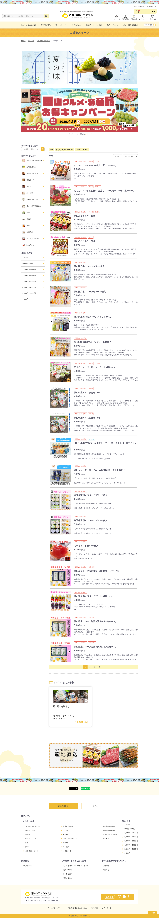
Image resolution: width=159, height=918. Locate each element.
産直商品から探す (109, 826)
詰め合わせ (31, 245)
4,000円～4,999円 (29, 287)
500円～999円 (27, 263)
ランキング (116, 19)
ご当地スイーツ (81, 149)
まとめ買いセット (33, 238)
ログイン (96, 806)
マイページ (143, 19)
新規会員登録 (139, 6)
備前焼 (29, 219)
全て (52, 149)
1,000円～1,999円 (29, 269)
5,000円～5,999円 (29, 293)
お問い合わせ (152, 6)
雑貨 (28, 225)
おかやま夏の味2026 (34, 160)
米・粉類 (30, 193)
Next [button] (68, 170)
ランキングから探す (110, 834)
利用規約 (94, 908)
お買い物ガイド (68, 870)
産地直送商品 (31, 167)
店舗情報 (133, 19)
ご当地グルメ (31, 180)
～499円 (25, 258)
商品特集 (125, 19)
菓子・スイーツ (32, 173)
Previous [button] (52, 170)
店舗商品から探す (109, 830)
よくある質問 (67, 874)
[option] (60, 170)
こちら (87, 134)
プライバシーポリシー (55, 908)
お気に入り (153, 19)
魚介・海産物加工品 (34, 206)
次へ (100, 667)
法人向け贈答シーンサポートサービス (76, 866)
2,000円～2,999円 (29, 275)
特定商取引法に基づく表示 (77, 908)
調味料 (29, 186)
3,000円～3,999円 (29, 281)
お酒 (28, 212)
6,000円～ (26, 299)
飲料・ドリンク (32, 199)
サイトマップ (107, 908)
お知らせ (106, 870)
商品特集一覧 (27, 866)
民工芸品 (30, 232)
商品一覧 (106, 838)
